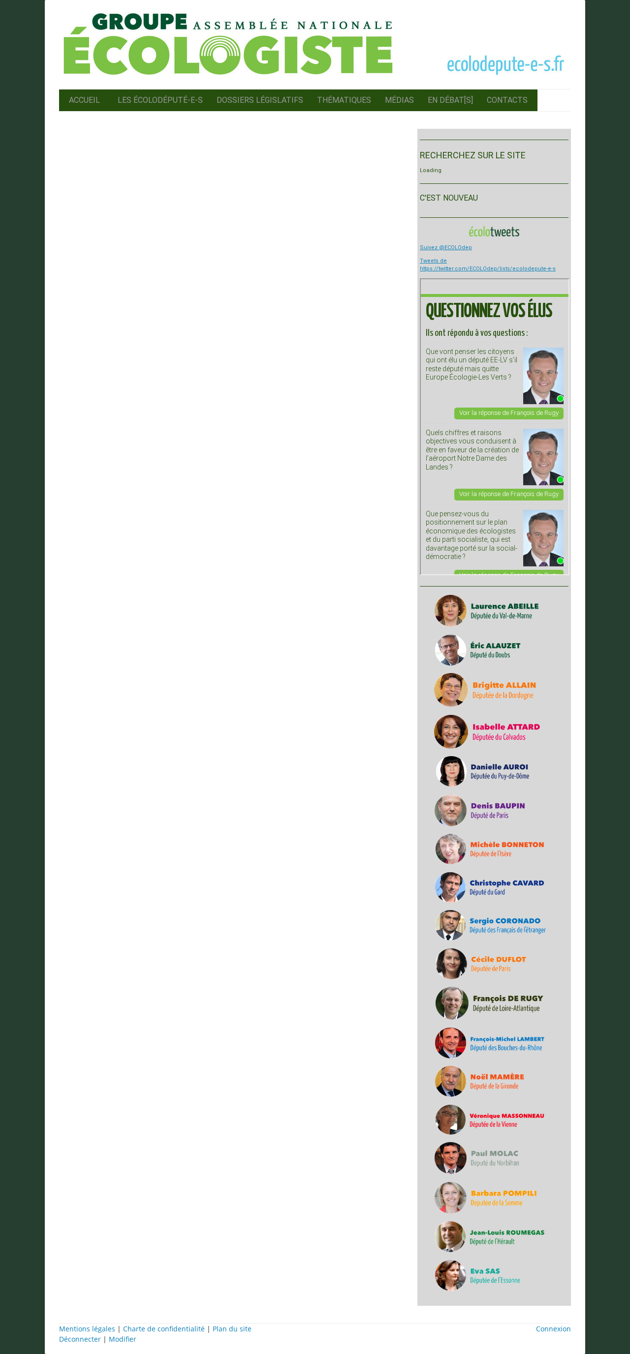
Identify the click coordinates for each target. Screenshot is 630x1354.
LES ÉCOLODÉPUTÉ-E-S (160, 100)
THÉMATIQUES (344, 100)
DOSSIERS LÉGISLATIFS (260, 100)
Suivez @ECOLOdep (446, 247)
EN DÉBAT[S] (450, 100)
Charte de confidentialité (164, 1328)
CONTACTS (507, 100)
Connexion (553, 1328)
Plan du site (232, 1328)
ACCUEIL (84, 100)
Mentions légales (87, 1328)
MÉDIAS (399, 100)
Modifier (122, 1339)
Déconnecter (81, 1339)
